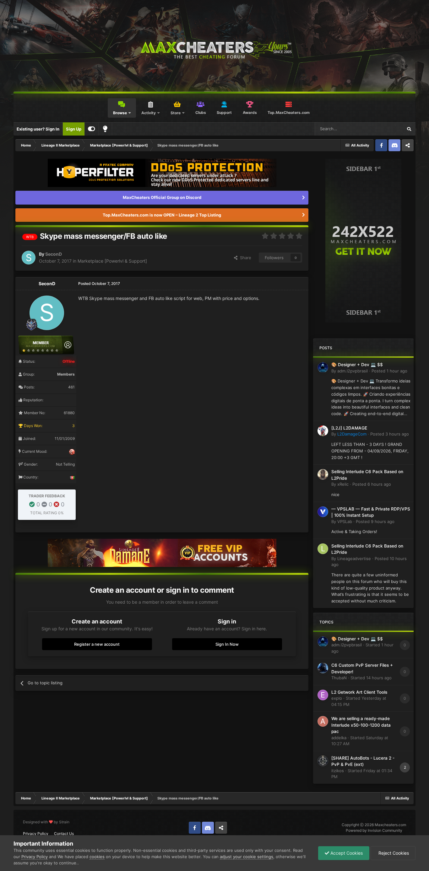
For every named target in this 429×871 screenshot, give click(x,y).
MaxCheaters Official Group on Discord (162, 197)
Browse (120, 112)
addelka (338, 737)
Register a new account (97, 644)
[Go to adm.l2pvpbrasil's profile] (323, 367)
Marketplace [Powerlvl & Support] (112, 261)
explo (336, 698)
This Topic (385, 128)
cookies (97, 856)
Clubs (200, 112)
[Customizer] (91, 129)
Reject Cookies (393, 853)
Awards (250, 112)
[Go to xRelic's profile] (323, 474)
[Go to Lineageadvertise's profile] (323, 548)
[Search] (408, 129)
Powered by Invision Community (374, 830)
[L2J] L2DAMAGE (349, 427)
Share (244, 257)
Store (176, 112)
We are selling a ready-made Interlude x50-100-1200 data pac (361, 725)
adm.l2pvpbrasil (352, 370)
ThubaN (339, 677)
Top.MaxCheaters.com (289, 112)
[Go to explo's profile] (323, 695)
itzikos (337, 770)
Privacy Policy (35, 833)
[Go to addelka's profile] (323, 721)
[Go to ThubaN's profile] (323, 668)
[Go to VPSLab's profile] (323, 511)
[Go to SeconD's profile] (28, 258)
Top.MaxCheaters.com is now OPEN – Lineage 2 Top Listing (162, 214)
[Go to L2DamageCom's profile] (323, 430)
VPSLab (344, 521)
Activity (148, 112)
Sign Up (73, 128)
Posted (389, 370)
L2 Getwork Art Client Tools (359, 692)
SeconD (53, 254)
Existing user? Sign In (38, 128)
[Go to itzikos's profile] (323, 761)
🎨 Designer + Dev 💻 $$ (357, 364)
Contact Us (64, 833)
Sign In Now (227, 644)
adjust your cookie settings (246, 856)
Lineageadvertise (354, 558)
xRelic (343, 484)
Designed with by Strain (46, 822)
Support (224, 112)
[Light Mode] (105, 129)
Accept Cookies (346, 853)
